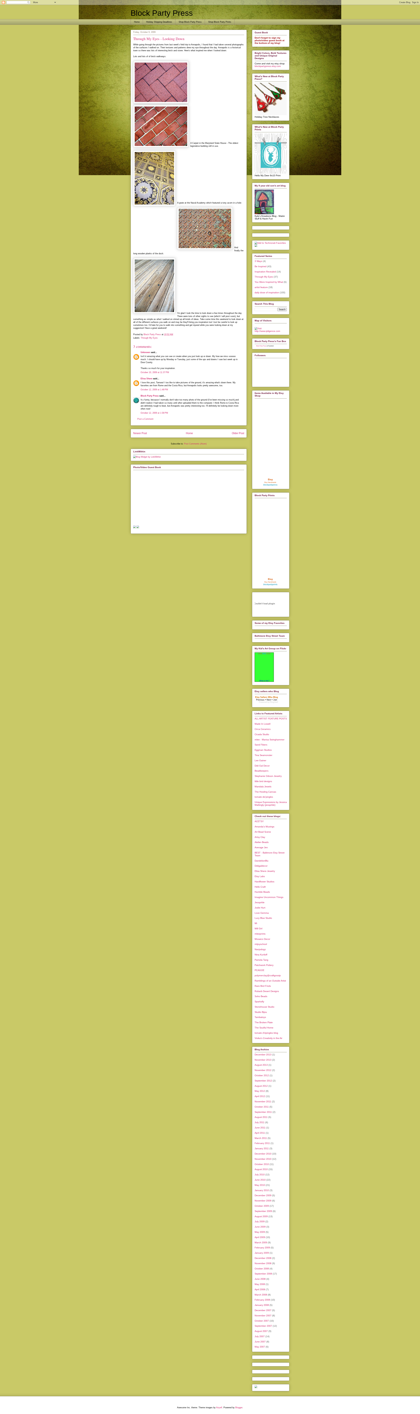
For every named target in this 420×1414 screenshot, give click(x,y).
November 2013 (263, 1059)
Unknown (145, 352)
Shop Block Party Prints (219, 22)
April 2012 (260, 1096)
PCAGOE (259, 970)
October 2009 (262, 1206)
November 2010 (263, 1159)
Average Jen (261, 847)
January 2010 (262, 1190)
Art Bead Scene (263, 832)
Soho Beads (261, 996)
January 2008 (262, 1305)
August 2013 (261, 1065)
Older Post (238, 433)
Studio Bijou (261, 1012)
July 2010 (260, 1174)
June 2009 (260, 1226)
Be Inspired (260, 266)
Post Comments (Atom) (195, 444)
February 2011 (262, 1143)
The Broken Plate (264, 1022)
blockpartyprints (270, 584)
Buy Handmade (270, 482)
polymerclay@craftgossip (268, 975)
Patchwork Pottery (264, 965)
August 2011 (261, 1117)
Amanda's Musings (264, 826)
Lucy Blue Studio (263, 918)
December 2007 (263, 1310)
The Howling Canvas (265, 791)
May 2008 (260, 1284)
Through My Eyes (149, 338)
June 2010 (260, 1179)
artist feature (261, 287)
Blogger (238, 1407)
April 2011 (260, 1133)
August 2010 (261, 1169)
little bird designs (263, 781)
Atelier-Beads (262, 842)
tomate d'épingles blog (266, 1033)
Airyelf (219, 1407)
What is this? (264, 681)
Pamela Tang (261, 960)
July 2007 (260, 1336)
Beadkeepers (261, 770)
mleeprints (260, 933)
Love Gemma (262, 913)
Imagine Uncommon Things (269, 897)
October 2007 (262, 1320)
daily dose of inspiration (267, 292)
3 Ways (258, 261)
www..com (264, 654)
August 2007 (261, 1331)
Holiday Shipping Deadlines (159, 22)
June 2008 (260, 1279)
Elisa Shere (146, 378)
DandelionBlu (261, 860)
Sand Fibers (261, 744)
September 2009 (263, 1211)
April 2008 (260, 1289)
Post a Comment (145, 419)
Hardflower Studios (264, 881)
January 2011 (262, 1148)
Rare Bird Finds (263, 986)
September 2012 (263, 1080)
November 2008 (263, 1263)
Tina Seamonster (263, 755)
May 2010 (260, 1185)
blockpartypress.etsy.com (268, 66)
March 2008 (261, 1294)
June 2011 (260, 1127)
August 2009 (261, 1216)
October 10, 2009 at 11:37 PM (155, 372)
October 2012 (262, 1075)
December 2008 (263, 1258)
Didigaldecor (261, 865)
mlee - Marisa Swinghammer (269, 739)
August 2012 (261, 1086)
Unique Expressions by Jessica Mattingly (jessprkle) (271, 803)
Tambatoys (260, 1017)
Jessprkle (259, 902)
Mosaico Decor (262, 939)
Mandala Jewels (263, 786)
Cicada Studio (262, 734)
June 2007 (260, 1341)
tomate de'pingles (264, 797)
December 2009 (263, 1195)
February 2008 (262, 1299)
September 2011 (263, 1112)
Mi (256, 923)
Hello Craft (260, 886)
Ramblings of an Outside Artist (270, 980)
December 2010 (263, 1153)
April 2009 (260, 1237)
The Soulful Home (264, 1027)
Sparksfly (259, 1001)
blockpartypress (270, 485)
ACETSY (259, 821)
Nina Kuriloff (261, 954)
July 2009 (260, 1221)
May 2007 (260, 1346)
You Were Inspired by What (269, 282)
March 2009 (261, 1242)
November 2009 (263, 1200)
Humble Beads (262, 892)
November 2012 (263, 1070)
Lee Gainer (260, 760)
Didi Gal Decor (262, 765)
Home (137, 22)
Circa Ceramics (263, 729)
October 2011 (262, 1106)
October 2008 (262, 1268)
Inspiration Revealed (265, 271)
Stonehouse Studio (264, 1006)
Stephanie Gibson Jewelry (268, 776)
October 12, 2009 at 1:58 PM (154, 413)
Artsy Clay (260, 837)
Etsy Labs (260, 876)
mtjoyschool (261, 944)
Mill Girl (258, 928)
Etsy (270, 479)
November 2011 (263, 1101)
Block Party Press (162, 13)
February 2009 (262, 1247)
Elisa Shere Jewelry (265, 871)
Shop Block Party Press (190, 22)
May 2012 (260, 1091)
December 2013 (263, 1054)
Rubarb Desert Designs (267, 991)
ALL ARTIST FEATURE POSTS (271, 718)
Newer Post (140, 433)
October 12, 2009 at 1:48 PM (154, 389)
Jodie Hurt (260, 907)
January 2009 (262, 1253)
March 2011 (261, 1138)
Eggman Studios (263, 750)
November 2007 (263, 1315)
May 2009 (260, 1232)
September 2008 (263, 1273)
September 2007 (263, 1326)
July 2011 (259, 1122)
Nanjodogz (260, 949)
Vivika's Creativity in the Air (268, 1038)
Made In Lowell (262, 724)
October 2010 (262, 1164)
